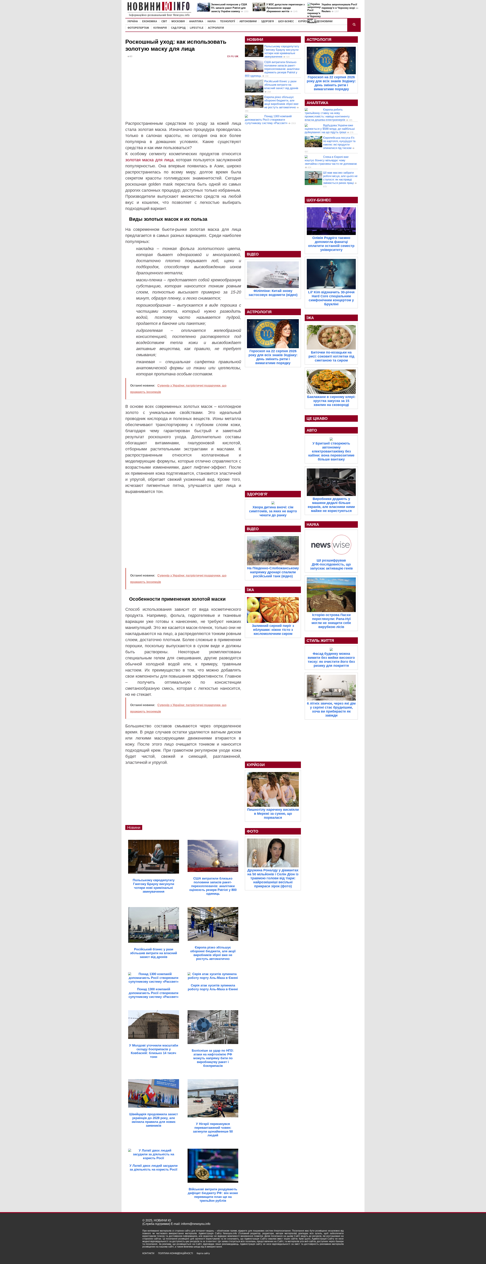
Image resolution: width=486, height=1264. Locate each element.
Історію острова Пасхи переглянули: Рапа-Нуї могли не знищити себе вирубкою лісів (331, 621)
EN (228, 56)
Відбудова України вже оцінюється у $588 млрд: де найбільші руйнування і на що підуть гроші (330, 129)
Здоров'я (267, 21)
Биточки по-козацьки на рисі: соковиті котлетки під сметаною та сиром (331, 356)
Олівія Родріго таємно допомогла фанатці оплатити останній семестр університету (331, 244)
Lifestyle (197, 27)
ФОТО (252, 831)
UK (236, 56)
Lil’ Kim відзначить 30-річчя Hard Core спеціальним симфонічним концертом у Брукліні (331, 298)
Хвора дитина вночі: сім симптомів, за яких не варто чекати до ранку (273, 511)
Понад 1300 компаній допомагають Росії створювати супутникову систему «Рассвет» (268, 120)
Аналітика (196, 21)
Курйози (304, 21)
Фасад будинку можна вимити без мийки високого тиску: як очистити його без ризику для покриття (331, 660)
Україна (132, 21)
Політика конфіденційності (175, 1253)
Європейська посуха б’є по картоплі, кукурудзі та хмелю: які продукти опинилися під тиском (339, 142)
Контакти (148, 1253)
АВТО (312, 430)
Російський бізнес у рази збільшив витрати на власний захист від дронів (281, 85)
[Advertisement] (183, 92)
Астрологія (216, 27)
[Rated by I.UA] (335, 1256)
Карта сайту (203, 1253)
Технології (227, 21)
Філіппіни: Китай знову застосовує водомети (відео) (273, 293)
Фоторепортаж (138, 27)
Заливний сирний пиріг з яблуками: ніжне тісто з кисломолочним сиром (273, 630)
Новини (133, 827)
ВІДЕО (253, 254)
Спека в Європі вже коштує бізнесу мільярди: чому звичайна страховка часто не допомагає (331, 160)
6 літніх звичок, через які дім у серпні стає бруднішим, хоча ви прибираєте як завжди (331, 709)
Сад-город (178, 27)
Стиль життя (320, 640)
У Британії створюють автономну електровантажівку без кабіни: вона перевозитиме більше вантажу (331, 451)
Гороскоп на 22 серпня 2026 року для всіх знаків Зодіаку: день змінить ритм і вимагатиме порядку (273, 357)
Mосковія (178, 21)
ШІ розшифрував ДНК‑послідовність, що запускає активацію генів (331, 564)
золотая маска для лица (149, 159)
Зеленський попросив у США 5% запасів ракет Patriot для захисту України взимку (229, 8)
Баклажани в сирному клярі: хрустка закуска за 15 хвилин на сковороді (331, 401)
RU (232, 56)
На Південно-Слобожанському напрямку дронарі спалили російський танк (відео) (273, 572)
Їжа (250, 590)
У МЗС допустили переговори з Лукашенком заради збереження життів (285, 8)
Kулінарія (160, 27)
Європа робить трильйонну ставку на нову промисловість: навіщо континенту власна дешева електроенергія (327, 114)
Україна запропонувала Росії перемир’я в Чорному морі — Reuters (340, 8)
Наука (211, 21)
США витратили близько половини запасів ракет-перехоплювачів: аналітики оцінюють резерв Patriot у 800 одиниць (272, 68)
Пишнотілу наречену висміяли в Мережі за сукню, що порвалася (273, 813)
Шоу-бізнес (286, 21)
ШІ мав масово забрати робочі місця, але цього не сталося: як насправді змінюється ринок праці (340, 177)
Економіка (149, 21)
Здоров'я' (257, 494)
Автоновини (248, 21)
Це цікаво (317, 418)
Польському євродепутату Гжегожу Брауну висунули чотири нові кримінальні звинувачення (281, 51)
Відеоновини (323, 21)
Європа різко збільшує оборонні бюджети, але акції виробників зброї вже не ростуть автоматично (281, 102)
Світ (164, 21)
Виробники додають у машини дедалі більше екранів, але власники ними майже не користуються (331, 505)
